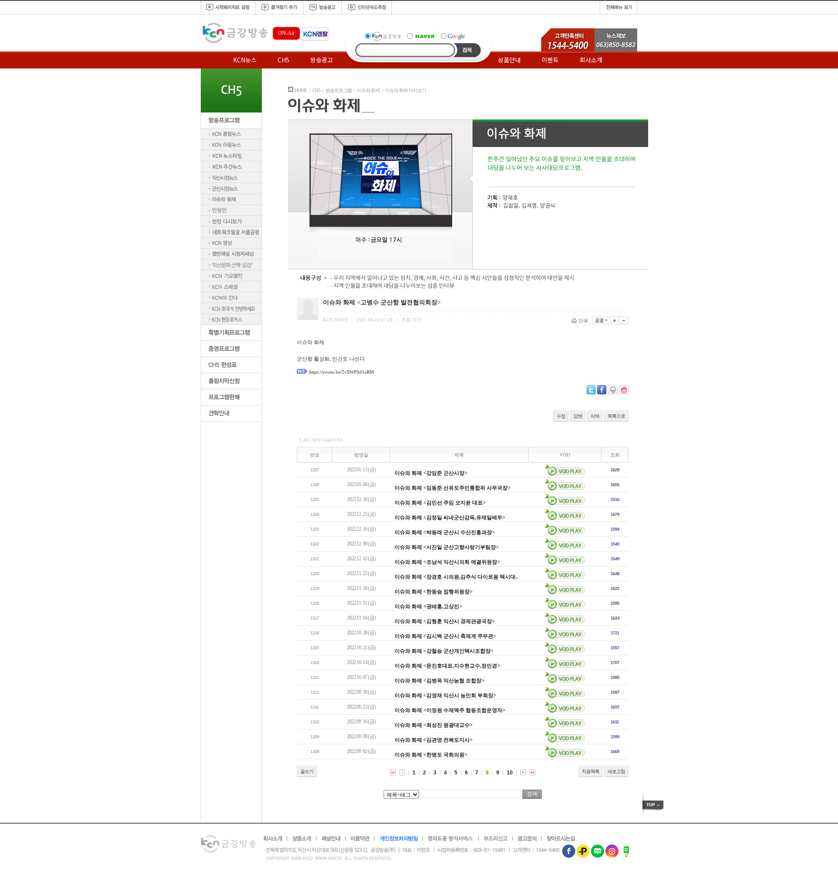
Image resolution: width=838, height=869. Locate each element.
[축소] (623, 320)
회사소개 (591, 59)
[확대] (614, 320)
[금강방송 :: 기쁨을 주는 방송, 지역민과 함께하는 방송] (234, 44)
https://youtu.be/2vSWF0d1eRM (341, 372)
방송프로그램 (339, 90)
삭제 (595, 416)
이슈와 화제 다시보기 (405, 90)
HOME (301, 90)
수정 (560, 416)
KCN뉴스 (245, 59)
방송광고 (321, 59)
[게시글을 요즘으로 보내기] (623, 390)
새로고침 (616, 771)
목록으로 (616, 416)
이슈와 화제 (368, 90)
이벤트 (550, 59)
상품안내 (509, 59)
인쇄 (583, 320)
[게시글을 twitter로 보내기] (591, 390)
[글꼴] (601, 320)
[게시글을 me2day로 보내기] (613, 390)
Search (467, 50)
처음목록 (590, 771)
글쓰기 (306, 771)
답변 (578, 416)
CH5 (283, 59)
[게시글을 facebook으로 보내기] (602, 390)
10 (510, 773)
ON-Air (286, 33)
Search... (370, 50)
